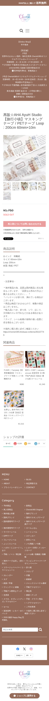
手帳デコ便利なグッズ (13, 591)
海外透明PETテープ (12, 528)
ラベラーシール (10, 532)
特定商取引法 (31, 483)
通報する (41, 238)
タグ (5, 579)
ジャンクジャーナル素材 (36, 583)
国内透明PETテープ (12, 521)
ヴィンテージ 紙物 (11, 587)
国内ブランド (9, 517)
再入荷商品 (8, 510)
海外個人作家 (9, 513)
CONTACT (30, 487)
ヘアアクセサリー (33, 603)
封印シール (30, 540)
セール (6, 607)
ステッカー (30, 536)
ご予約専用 (30, 607)
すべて (8, 443)
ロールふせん (31, 528)
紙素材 (29, 579)
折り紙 (29, 567)
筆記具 (29, 591)
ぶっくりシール (10, 544)
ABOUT (7, 483)
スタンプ (29, 571)
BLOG (28, 479)
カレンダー (8, 575)
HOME (6, 479)
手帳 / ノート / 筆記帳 (12, 554)
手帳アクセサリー (33, 587)
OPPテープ (8, 536)
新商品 (29, 506)
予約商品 (7, 506)
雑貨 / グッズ (31, 595)
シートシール (31, 532)
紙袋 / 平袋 (8, 583)
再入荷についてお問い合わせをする (24, 224)
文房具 (6, 595)
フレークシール (10, 540)
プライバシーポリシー (13, 487)
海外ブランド (31, 513)
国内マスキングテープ (35, 517)
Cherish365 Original (34, 510)
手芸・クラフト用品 (34, 599)
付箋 (28, 575)
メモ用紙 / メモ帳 (33, 544)
